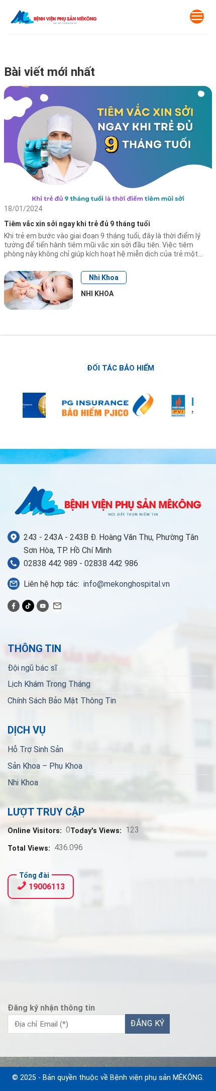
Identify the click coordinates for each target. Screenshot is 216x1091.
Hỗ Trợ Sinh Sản (35, 749)
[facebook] (14, 605)
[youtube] (43, 605)
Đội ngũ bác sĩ (32, 668)
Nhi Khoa (104, 278)
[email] (57, 605)
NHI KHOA (97, 294)
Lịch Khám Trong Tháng (49, 684)
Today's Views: (97, 831)
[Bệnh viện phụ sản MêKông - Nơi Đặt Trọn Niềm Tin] (54, 17)
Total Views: (30, 848)
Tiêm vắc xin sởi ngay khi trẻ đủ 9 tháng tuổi (78, 224)
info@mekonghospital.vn (126, 584)
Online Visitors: (36, 831)
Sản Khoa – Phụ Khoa (45, 766)
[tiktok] (28, 605)
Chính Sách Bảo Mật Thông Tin (62, 700)
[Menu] (196, 16)
